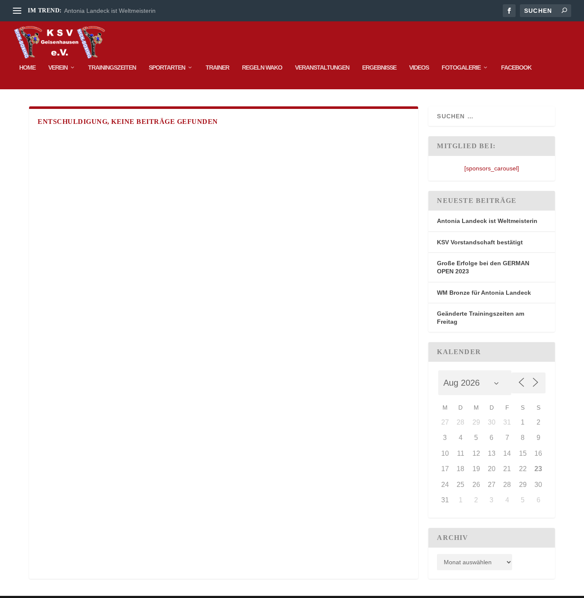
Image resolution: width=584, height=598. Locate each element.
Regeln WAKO (262, 67)
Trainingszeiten (112, 67)
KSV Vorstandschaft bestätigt (480, 242)
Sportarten (167, 67)
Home (27, 67)
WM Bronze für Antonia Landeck (484, 292)
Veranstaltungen (322, 67)
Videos (419, 67)
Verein (58, 67)
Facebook (516, 67)
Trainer (217, 67)
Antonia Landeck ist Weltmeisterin (110, 10)
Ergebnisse (379, 67)
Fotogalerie (461, 67)
